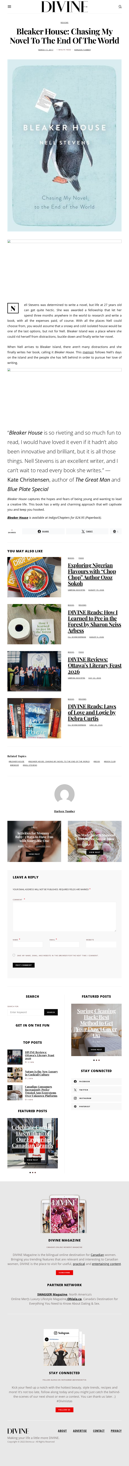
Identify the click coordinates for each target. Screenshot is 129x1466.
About (62, 1431)
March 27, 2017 (84, 844)
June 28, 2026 (95, 725)
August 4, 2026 (96, 637)
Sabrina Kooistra (76, 590)
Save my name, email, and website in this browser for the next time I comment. (58, 955)
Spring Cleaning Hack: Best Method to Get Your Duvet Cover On (96, 1022)
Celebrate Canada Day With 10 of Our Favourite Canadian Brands (33, 1136)
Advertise (80, 1431)
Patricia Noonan (104, 844)
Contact (99, 1431)
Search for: (13, 1006)
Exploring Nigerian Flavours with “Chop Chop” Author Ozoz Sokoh (92, 574)
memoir (88, 352)
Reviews (64, 22)
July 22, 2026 (94, 678)
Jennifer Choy (43, 846)
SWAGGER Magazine (52, 1294)
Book (97, 761)
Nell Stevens (30, 765)
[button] (30, 1172)
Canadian (97, 1255)
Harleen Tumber (82, 50)
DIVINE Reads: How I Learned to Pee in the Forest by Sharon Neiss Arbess (94, 621)
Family (34, 827)
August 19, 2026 (96, 590)
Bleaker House (17, 518)
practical (79, 1264)
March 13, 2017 (25, 846)
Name (16, 939)
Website (90, 940)
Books (71, 558)
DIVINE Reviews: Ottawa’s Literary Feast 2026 (95, 665)
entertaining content (106, 1264)
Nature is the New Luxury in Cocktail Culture (41, 1073)
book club (110, 761)
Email (53, 939)
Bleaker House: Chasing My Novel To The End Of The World (60, 761)
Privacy (116, 1431)
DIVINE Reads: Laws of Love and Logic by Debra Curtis (92, 712)
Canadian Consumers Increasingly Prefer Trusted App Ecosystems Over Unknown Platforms (41, 1091)
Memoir (15, 765)
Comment (18, 900)
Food (81, 558)
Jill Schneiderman (77, 637)
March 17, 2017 (45, 50)
